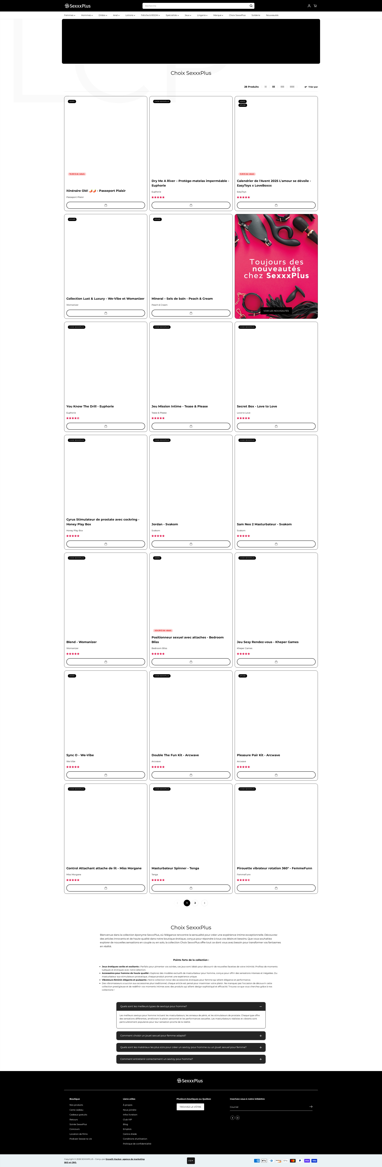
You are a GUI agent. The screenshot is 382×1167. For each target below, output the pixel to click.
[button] (158, 197)
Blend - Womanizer (81, 642)
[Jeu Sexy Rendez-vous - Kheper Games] (276, 594)
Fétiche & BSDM (150, 15)
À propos (127, 1105)
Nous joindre (129, 1110)
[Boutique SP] (77, 5)
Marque (217, 15)
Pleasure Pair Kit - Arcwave (258, 755)
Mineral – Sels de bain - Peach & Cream (182, 298)
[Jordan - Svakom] (191, 476)
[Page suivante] (204, 903)
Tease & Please (159, 412)
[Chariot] (315, 6)
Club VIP (127, 1119)
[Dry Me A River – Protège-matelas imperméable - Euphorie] (191, 137)
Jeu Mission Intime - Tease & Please (180, 406)
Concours (75, 1129)
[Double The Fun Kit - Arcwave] (191, 712)
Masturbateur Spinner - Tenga (175, 868)
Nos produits (76, 1105)
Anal (115, 15)
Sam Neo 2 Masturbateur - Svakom (264, 524)
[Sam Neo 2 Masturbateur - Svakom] (276, 476)
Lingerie (201, 15)
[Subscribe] (310, 1107)
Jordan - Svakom (165, 524)
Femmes (69, 15)
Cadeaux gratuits (78, 1114)
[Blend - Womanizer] (105, 594)
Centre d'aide (130, 1134)
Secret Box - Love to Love (257, 406)
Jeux (187, 15)
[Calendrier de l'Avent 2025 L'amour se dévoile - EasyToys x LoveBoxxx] (276, 137)
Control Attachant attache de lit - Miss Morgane (104, 868)
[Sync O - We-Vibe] (105, 712)
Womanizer (72, 305)
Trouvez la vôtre (190, 1107)
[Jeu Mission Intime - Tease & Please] (191, 363)
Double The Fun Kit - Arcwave (175, 755)
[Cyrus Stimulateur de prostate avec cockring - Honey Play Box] (105, 476)
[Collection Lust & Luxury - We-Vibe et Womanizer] (105, 255)
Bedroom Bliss (159, 648)
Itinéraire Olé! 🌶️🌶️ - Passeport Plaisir (96, 191)
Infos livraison (130, 1114)
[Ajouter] (105, 205)
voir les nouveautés (276, 311)
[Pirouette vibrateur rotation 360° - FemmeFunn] (276, 825)
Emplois (127, 1129)
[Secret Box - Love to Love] (276, 363)
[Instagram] (237, 1117)
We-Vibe (70, 761)
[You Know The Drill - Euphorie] (105, 363)
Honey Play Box (74, 530)
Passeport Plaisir (75, 197)
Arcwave (156, 761)
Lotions (129, 15)
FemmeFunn (244, 874)
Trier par (313, 87)
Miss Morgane (73, 874)
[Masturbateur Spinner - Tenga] (191, 825)
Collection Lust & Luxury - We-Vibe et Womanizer (105, 298)
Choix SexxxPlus (237, 15)
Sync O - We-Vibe (80, 755)
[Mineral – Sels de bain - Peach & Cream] (191, 255)
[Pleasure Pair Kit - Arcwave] (276, 712)
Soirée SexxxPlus (78, 1124)
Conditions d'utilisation (135, 1138)
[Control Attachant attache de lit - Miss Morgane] (105, 825)
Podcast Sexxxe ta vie (81, 1138)
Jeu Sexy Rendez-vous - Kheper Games (268, 642)
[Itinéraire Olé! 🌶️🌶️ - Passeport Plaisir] (105, 137)
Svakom (156, 530)
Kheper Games (244, 648)
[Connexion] (309, 6)
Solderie (256, 15)
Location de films (79, 1134)
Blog (125, 1124)
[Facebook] (232, 1117)
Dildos (102, 15)
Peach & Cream (160, 305)
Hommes (86, 15)
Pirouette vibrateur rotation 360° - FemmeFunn (274, 868)
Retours (74, 1119)
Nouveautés (272, 15)
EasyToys (241, 191)
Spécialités (172, 15)
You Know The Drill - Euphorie (90, 406)
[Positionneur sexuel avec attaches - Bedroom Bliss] (191, 594)
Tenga (155, 874)
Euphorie (156, 191)
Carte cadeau (76, 1110)
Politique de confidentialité (137, 1143)
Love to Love (243, 412)
